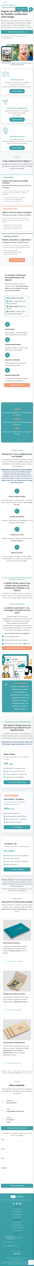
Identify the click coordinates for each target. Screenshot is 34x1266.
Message (4, 1168)
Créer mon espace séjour (16, 32)
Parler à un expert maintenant (17, 1128)
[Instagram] (13, 1203)
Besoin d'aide (18, 1217)
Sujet (2, 1158)
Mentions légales (18, 1222)
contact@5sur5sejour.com (12, 1245)
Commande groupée (17, 1211)
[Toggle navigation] (31, 9)
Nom (2, 1139)
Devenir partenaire (18, 1214)
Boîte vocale (18, 1209)
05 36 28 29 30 (9, 1242)
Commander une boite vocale (16, 648)
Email (2, 1149)
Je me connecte (21, 8)
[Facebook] (17, 1203)
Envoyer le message (17, 1185)
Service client (18, 1230)
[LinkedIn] (20, 1203)
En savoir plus (18, 827)
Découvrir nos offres (17, 260)
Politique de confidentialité (18, 1227)
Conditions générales (18, 1225)
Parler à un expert (18, 869)
